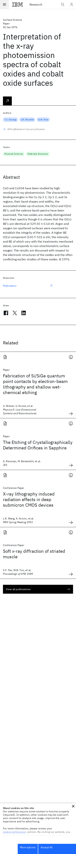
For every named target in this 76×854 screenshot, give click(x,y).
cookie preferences (14, 832)
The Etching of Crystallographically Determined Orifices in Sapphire (37, 445)
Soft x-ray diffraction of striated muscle (34, 553)
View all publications (18, 589)
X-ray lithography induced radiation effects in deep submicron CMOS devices (29, 499)
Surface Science (12, 19)
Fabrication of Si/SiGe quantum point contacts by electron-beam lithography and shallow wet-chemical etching (35, 384)
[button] (73, 806)
